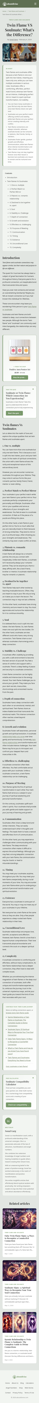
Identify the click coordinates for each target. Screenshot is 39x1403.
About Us (15, 1383)
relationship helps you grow (13, 736)
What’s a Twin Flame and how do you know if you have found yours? (20, 1051)
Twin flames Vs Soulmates (17, 181)
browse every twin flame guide (17, 1013)
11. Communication (17, 232)
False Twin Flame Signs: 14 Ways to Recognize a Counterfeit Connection (20, 1042)
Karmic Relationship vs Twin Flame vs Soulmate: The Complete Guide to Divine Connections (18, 1343)
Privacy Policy (17, 1393)
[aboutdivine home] (10, 3)
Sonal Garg (14, 39)
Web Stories (29, 1388)
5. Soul (12, 209)
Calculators (30, 1383)
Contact (8, 1393)
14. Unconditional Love (19, 243)
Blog (22, 1383)
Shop (21, 1388)
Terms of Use (29, 1393)
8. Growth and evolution (19, 221)
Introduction (12, 177)
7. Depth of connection (19, 217)
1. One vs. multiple (17, 185)
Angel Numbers (11, 1388)
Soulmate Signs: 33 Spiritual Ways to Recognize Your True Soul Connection (20, 1032)
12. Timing (14, 236)
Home (4, 11)
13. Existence (15, 240)
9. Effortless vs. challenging (20, 224)
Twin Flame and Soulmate (16, 11)
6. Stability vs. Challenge (19, 213)
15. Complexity (15, 247)
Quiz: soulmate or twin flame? (17, 1066)
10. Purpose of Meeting (19, 228)
